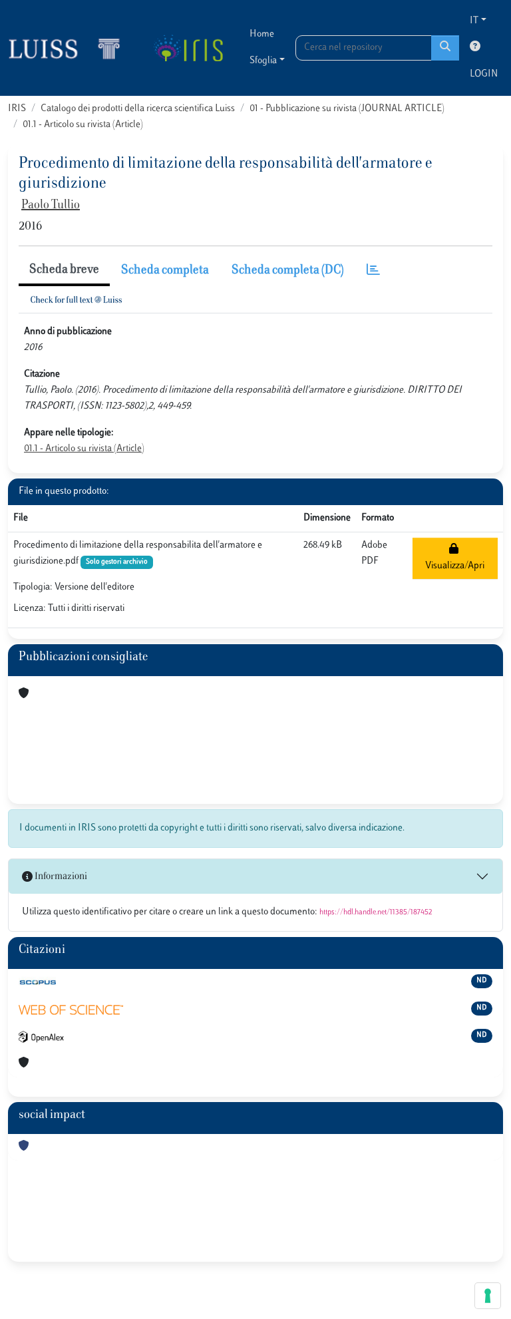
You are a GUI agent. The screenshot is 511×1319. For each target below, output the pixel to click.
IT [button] (474, 21)
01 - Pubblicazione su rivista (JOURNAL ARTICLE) (347, 109)
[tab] (373, 271)
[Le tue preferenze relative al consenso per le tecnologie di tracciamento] (487, 1295)
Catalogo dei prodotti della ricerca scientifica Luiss (138, 109)
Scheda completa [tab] (165, 271)
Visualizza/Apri (454, 558)
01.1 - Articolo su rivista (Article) (83, 125)
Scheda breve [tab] (64, 270)
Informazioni (60, 877)
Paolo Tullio (50, 206)
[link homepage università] (188, 48)
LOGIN (484, 74)
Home (262, 34)
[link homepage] (70, 48)
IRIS (17, 109)
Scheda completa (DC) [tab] (288, 271)
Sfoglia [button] (263, 61)
